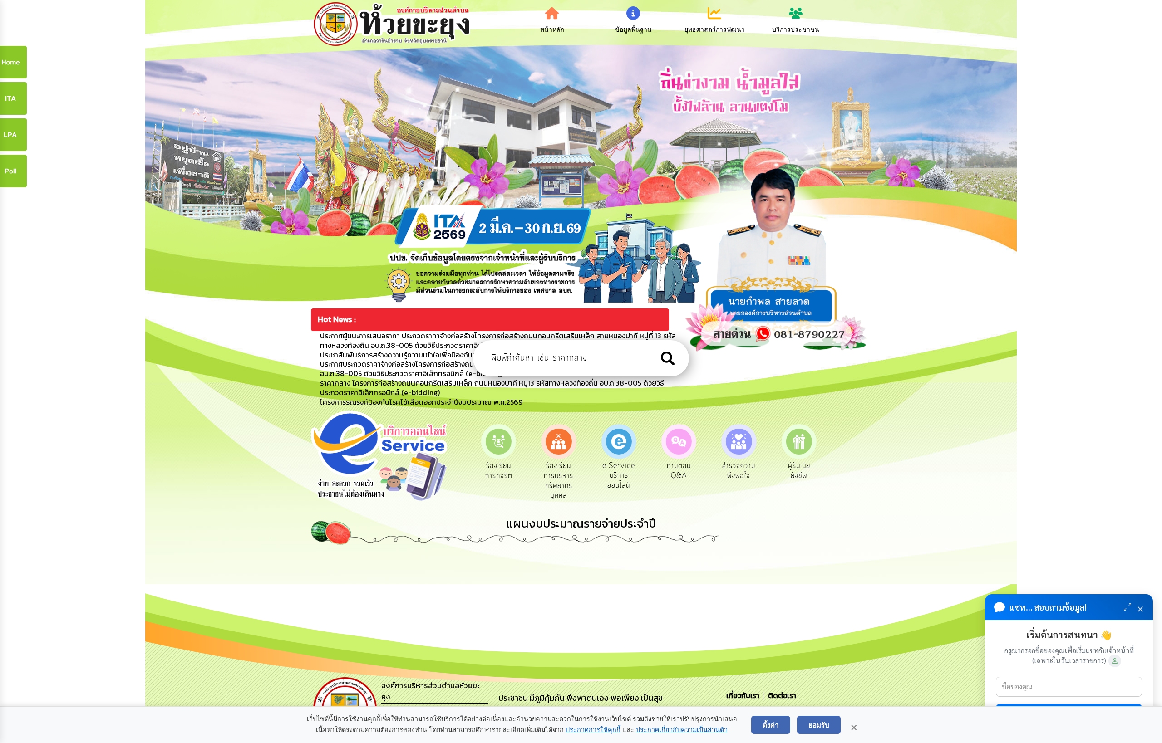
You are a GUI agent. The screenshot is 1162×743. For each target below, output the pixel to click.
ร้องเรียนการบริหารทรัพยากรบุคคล (498, 480)
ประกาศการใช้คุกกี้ (593, 729)
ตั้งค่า (771, 725)
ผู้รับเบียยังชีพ (739, 470)
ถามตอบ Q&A (619, 470)
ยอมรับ (818, 725)
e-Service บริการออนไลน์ (558, 475)
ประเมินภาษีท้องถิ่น (799, 470)
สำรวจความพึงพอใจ (678, 470)
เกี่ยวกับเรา (743, 695)
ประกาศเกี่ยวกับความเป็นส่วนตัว (682, 729)
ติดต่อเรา (780, 695)
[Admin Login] (1114, 661)
